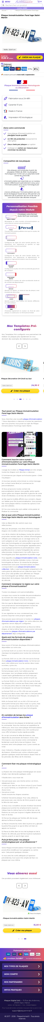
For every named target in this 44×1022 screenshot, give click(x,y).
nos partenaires (13, 982)
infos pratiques (13, 990)
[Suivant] (24, 346)
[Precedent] (19, 346)
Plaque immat (24, 470)
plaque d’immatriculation (17, 716)
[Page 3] (20, 399)
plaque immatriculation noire (26, 558)
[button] (22, 444)
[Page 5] (27, 399)
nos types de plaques (16, 966)
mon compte (11, 974)
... (11, 10)
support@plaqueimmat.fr (22, 1011)
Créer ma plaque (22, 391)
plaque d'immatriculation (32, 419)
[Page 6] (30, 399)
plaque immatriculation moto (17, 661)
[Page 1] (14, 399)
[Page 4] (23, 399)
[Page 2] (17, 399)
